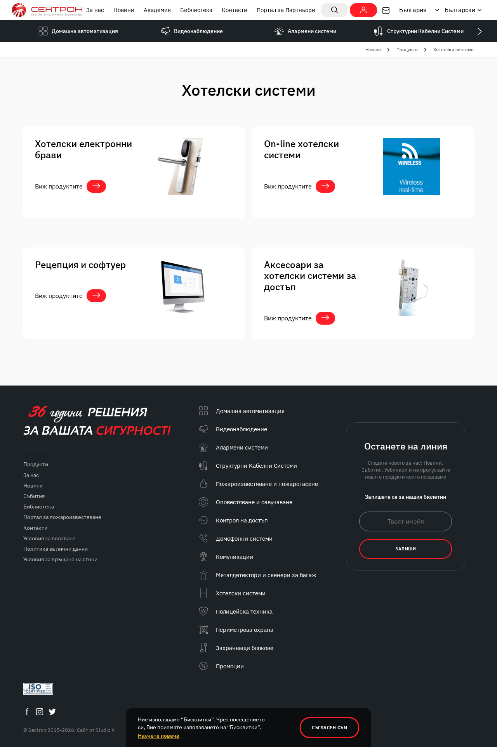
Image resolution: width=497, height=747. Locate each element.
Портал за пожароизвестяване (62, 517)
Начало (373, 49)
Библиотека (196, 10)
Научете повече (158, 735)
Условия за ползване (49, 538)
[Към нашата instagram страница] (39, 711)
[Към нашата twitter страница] (52, 711)
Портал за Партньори (286, 10)
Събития (34, 496)
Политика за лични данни (55, 548)
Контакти (234, 10)
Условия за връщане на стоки (60, 559)
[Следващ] (479, 31)
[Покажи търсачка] (334, 10)
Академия (157, 10)
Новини (123, 10)
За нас (95, 10)
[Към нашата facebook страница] (26, 711)
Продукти (407, 49)
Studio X (105, 730)
